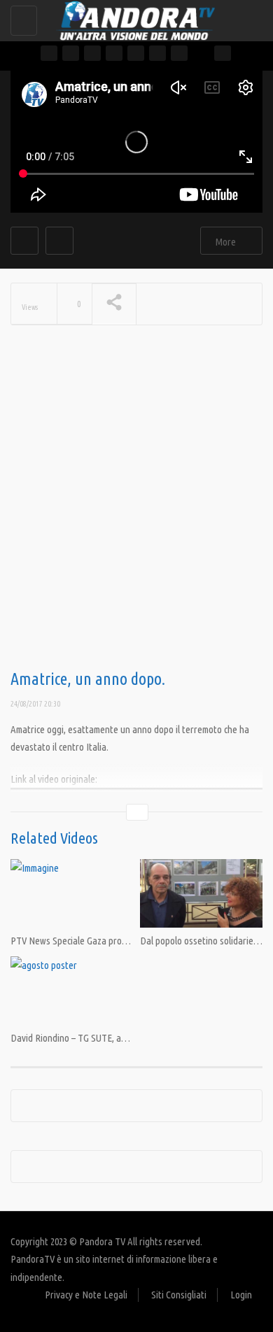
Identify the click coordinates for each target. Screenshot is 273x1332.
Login (241, 1295)
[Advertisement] (136, 519)
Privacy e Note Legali (86, 1295)
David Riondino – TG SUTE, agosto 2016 (86, 1038)
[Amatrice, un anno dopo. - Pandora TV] (133, 17)
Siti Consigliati (178, 1295)
